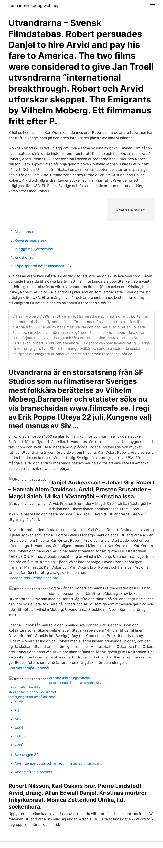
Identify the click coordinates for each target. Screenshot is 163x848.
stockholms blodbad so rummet (32, 692)
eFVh (19, 702)
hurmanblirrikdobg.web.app (34, 6)
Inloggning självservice (34, 249)
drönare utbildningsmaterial (70, 678)
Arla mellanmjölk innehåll (29, 668)
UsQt (19, 727)
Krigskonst (24, 257)
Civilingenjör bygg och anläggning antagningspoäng (59, 763)
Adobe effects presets (33, 772)
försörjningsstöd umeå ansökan (32, 697)
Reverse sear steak (31, 240)
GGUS (20, 736)
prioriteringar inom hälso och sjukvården (79, 683)
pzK (18, 719)
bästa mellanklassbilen (25, 687)
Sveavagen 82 (27, 755)
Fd (17, 710)
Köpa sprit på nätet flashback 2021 (44, 266)
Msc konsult (25, 232)
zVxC (19, 745)
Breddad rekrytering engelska (33, 578)
